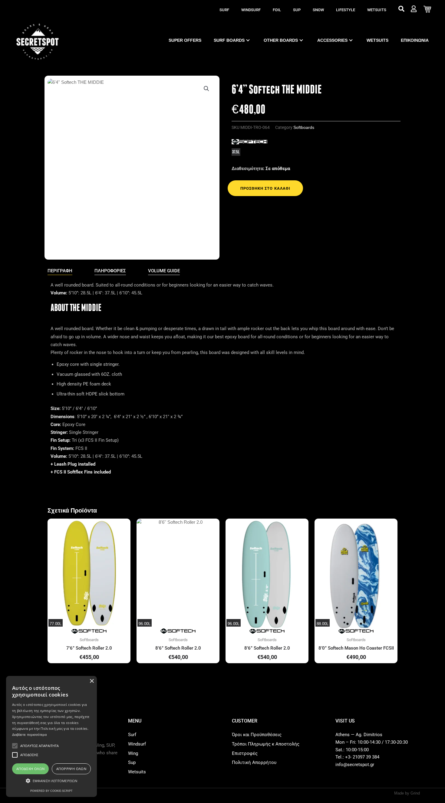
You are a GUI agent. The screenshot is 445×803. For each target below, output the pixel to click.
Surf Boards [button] (229, 40)
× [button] (91, 681)
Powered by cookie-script (51, 790)
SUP (297, 10)
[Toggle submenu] (248, 40)
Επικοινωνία (415, 40)
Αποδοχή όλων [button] (30, 768)
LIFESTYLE (345, 10)
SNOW (318, 10)
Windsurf (251, 10)
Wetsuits (376, 10)
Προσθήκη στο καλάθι (265, 188)
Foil (277, 10)
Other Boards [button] (281, 40)
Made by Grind (407, 793)
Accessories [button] (332, 40)
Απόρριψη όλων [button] (71, 768)
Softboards (303, 127)
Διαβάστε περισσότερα (29, 734)
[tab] (60, 271)
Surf (224, 10)
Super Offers (185, 40)
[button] (206, 88)
